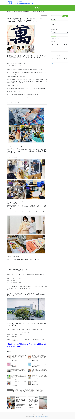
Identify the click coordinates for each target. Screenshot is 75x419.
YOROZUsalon (21, 389)
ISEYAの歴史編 (15, 389)
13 (59, 52)
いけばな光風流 (40, 390)
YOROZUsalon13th (33, 390)
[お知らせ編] (43, 400)
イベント (22, 391)
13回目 (15, 390)
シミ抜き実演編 (30, 389)
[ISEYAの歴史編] (11, 400)
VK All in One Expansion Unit (44, 416)
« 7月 (52, 63)
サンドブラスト (27, 391)
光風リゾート (33, 391)
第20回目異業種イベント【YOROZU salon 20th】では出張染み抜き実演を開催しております (39, 370)
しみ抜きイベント (16, 391)
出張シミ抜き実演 (39, 391)
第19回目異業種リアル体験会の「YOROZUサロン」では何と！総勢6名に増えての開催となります (18, 376)
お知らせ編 (25, 389)
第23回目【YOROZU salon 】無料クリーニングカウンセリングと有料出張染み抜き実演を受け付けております (39, 364)
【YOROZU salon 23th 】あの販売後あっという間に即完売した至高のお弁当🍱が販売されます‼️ (18, 364)
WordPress (31, 416)
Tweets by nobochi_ (55, 27)
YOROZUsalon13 (26, 390)
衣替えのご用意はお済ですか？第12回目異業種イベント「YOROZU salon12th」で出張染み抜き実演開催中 (18, 382)
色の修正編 (35, 389)
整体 (44, 391)
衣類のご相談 (40, 389)
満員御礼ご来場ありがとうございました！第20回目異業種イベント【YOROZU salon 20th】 (18, 370)
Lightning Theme (37, 416)
